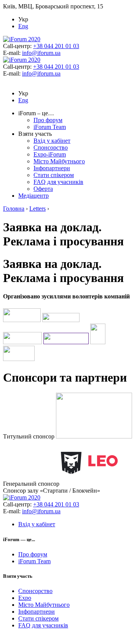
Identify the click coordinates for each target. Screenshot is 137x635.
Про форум (47, 120)
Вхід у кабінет (51, 140)
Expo (24, 598)
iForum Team (49, 127)
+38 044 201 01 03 (56, 46)
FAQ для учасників (58, 182)
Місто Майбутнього (59, 161)
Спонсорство (50, 147)
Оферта (43, 188)
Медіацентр (33, 195)
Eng (23, 26)
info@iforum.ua (41, 53)
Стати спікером (53, 175)
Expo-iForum (49, 154)
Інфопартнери (51, 168)
